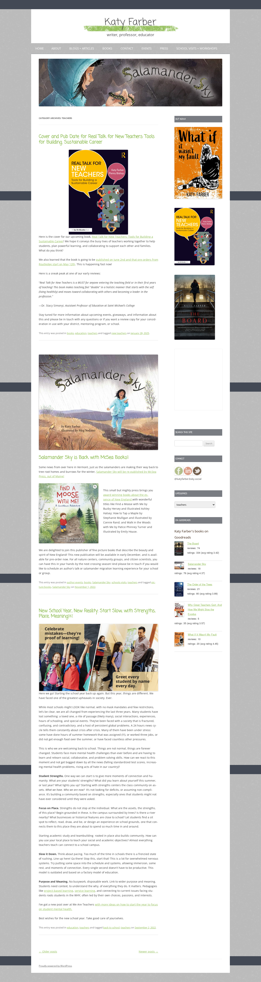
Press (164, 48)
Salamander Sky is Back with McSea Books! (84, 457)
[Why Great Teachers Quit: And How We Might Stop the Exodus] (181, 610)
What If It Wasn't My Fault (202, 634)
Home (39, 48)
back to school (111, 927)
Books (107, 48)
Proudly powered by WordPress (55, 965)
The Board (193, 543)
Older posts (48, 951)
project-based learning (58, 891)
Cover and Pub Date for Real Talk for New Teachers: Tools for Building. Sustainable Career (97, 139)
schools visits (119, 582)
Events (147, 48)
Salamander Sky (101, 582)
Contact (127, 48)
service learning (85, 891)
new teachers (118, 333)
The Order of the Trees (199, 584)
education (81, 333)
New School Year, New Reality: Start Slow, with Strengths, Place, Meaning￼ (97, 613)
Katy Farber (130, 22)
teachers (92, 333)
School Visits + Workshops (196, 48)
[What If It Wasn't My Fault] (181, 640)
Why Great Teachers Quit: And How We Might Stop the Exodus (205, 609)
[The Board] (180, 549)
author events (75, 582)
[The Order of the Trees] (180, 590)
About (56, 48)
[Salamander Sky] (181, 566)
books (70, 333)
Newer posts (148, 951)
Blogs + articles (81, 48)
